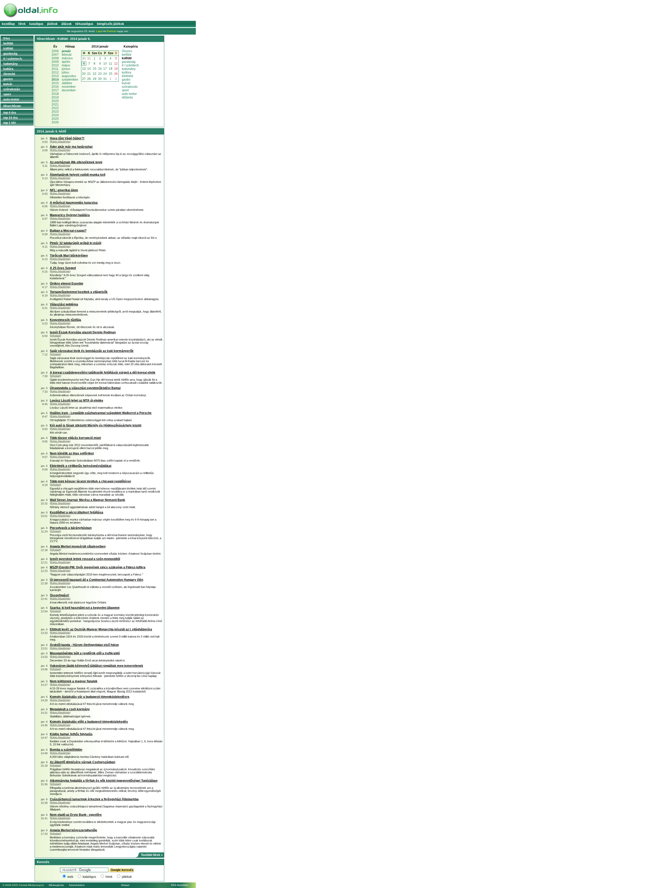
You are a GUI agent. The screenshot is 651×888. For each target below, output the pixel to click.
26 (116, 74)
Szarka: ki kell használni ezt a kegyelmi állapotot (85, 608)
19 (116, 68)
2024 (55, 115)
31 (89, 58)
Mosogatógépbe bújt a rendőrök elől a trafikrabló (85, 653)
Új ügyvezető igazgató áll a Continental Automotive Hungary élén (96, 580)
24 (105, 74)
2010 (55, 65)
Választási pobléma (64, 304)
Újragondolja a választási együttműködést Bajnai (85, 388)
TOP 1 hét (9, 123)
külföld (8, 48)
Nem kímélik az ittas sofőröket (72, 453)
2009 (55, 62)
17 (105, 68)
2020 (55, 101)
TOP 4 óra (9, 112)
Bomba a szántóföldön (66, 749)
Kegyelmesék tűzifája (65, 320)
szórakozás (130, 86)
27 (84, 79)
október (67, 83)
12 (116, 63)
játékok (127, 877)
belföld (126, 54)
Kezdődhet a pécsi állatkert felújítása (76, 512)
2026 (55, 122)
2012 (55, 72)
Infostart (55, 335)
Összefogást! (59, 595)
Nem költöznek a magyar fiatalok (73, 681)
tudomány (129, 69)
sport (125, 90)
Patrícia (111, 31)
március (67, 58)
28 (89, 79)
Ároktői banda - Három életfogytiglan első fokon (84, 645)
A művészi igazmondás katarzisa (74, 202)
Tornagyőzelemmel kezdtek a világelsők (79, 292)
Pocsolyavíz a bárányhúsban (71, 528)
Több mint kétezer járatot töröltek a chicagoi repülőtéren (90, 481)
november (69, 86)
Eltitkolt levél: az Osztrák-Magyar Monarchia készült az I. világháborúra (101, 629)
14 (89, 68)
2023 (55, 111)
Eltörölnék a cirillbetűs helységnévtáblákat (80, 466)
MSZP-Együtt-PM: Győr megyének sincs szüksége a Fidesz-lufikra (97, 567)
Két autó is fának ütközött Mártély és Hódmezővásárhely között (95, 425)
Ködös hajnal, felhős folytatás (71, 734)
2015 (55, 83)
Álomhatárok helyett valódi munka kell (77, 174)
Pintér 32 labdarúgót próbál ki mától (75, 243)
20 (84, 74)
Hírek (22, 24)
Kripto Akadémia (60, 141)
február (67, 54)
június (66, 69)
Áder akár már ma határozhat (71, 147)
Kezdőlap (8, 24)
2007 (55, 54)
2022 (55, 108)
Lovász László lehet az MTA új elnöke (76, 400)
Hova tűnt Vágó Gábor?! (67, 138)
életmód (127, 76)
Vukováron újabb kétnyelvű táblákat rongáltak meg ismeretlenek (96, 666)
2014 (55, 79)
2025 (55, 119)
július (65, 72)
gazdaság (129, 62)
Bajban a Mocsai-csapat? (68, 230)
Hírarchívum (12, 106)
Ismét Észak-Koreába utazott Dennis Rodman (83, 332)
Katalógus (36, 24)
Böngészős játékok (110, 24)
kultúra (126, 72)
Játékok (52, 24)
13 (84, 68)
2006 (55, 51)
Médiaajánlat (56, 885)
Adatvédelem (76, 885)
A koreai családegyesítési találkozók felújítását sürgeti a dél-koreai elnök (102, 372)
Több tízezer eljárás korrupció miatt (75, 438)
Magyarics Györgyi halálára (70, 215)
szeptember (70, 79)
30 (84, 58)
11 (110, 63)
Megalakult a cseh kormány (70, 709)
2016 (55, 86)
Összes (127, 51)
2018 (55, 94)
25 (110, 74)
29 (94, 79)
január (66, 51)
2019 (55, 97)
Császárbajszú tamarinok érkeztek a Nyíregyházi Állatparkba (94, 799)
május (66, 65)
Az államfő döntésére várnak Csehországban (82, 762)
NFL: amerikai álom (64, 190)
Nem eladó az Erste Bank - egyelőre (76, 815)
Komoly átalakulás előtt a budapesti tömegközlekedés (89, 721)
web (70, 877)
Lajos (99, 31)
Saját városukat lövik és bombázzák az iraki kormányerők (92, 351)
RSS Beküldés (179, 885)
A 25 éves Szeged (63, 268)
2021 (55, 104)
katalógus (89, 877)
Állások (66, 24)
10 (105, 63)
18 (110, 68)
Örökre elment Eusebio (66, 283)
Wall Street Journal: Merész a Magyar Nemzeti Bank (87, 500)
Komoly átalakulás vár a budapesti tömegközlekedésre (89, 697)
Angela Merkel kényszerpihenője (73, 830)
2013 (55, 76)
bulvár (126, 83)
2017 (55, 90)
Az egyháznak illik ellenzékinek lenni (76, 162)
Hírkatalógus (84, 24)
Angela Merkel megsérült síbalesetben (78, 546)
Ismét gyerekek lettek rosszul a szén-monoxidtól (85, 559)
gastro (126, 79)
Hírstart (125, 885)
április (66, 62)
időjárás (127, 97)
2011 (55, 69)
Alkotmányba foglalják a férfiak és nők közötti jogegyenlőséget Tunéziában (103, 780)
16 (100, 68)
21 (89, 74)
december (69, 90)
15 (94, 68)
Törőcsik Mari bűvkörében (69, 255)
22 (94, 74)
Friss (6, 38)
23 (100, 74)
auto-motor (129, 94)
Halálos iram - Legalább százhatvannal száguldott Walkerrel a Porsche (101, 413)
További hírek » (152, 855)
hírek (109, 877)
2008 (55, 58)
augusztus (69, 76)
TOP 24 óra (10, 118)
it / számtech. (131, 65)
